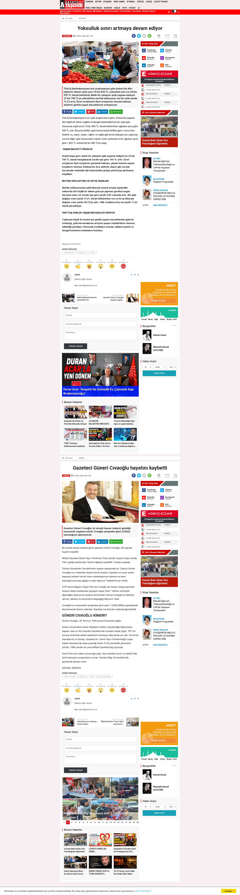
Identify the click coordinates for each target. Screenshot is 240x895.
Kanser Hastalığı (104, 676)
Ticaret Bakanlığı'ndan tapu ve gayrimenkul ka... (124, 424)
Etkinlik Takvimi (148, 11)
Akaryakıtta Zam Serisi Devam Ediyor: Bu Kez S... (99, 446)
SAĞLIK (117, 8)
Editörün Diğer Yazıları (83, 279)
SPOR (124, 8)
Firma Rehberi (125, 11)
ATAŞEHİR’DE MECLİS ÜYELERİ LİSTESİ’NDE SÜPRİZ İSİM (164, 196)
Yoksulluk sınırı (69, 253)
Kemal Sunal (159, 335)
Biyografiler (65, 13)
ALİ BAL (157, 158)
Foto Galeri (67, 11)
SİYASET (132, 8)
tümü (174, 325)
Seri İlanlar (136, 11)
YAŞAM (81, 458)
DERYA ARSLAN (160, 190)
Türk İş (92, 253)
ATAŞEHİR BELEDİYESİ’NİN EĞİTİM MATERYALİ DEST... (100, 424)
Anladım (228, 891)
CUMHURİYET (75, 244)
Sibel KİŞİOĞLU (160, 205)
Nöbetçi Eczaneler (111, 11)
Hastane (82, 676)
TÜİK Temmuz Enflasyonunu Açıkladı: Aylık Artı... (74, 446)
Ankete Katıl (159, 301)
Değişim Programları (163, 181)
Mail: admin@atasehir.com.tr (85, 285)
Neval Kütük (158, 179)
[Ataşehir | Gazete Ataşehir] (72, 4)
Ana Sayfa (68, 18)
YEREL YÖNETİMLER (94, 8)
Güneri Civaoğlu (70, 676)
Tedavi (92, 676)
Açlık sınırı (82, 253)
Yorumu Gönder (75, 346)
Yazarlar (77, 11)
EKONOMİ (108, 8)
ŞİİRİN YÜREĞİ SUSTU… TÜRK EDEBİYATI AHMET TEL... (100, 874)
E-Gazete (88, 11)
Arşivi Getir (159, 373)
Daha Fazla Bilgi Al (142, 891)
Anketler (98, 11)
